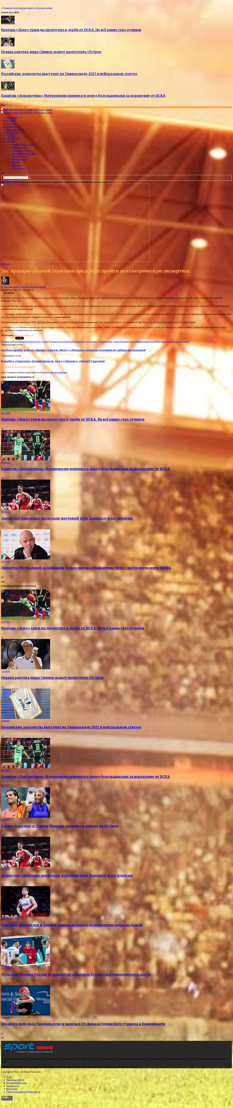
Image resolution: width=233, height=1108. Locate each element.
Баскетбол (12, 126)
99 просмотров (9, 286)
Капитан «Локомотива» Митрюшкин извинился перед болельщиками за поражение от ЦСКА (83, 96)
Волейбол (12, 132)
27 (2, 1033)
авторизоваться (58, 372)
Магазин (11, 117)
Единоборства (15, 129)
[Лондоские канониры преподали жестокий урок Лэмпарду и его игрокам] (25, 509)
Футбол (11, 120)
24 (2, 983)
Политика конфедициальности (23, 1091)
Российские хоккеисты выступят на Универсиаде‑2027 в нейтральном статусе (69, 74)
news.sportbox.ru (23, 335)
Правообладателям (16, 1082)
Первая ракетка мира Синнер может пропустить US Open (51, 52)
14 (2, 686)
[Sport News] (26, 7)
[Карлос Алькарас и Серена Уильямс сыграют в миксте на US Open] (25, 816)
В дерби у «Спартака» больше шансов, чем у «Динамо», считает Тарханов (53, 361)
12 (2, 478)
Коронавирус (19, 147)
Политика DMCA (15, 1079)
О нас (9, 1077)
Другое (10, 141)
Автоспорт (13, 138)
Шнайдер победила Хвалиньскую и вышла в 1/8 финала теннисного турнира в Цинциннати (83, 1024)
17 (2, 527)
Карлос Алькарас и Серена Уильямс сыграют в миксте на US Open (60, 826)
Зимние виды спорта (23, 144)
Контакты (11, 1088)
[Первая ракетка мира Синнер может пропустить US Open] (8, 45)
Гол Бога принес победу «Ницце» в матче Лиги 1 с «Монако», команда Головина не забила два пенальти (73, 350)
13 (2, 736)
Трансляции (18, 168)
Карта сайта (12, 1085)
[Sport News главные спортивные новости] (28, 1053)
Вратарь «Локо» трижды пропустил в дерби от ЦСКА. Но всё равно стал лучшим (71, 30)
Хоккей (10, 123)
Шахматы (17, 165)
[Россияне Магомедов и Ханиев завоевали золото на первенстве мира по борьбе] (25, 915)
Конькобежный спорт (24, 153)
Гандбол (16, 162)
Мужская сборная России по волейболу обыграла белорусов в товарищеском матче (76, 974)
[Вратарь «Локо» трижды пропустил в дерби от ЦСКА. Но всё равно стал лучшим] (8, 23)
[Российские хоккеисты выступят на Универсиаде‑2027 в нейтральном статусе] (8, 67)
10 (2, 428)
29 (2, 577)
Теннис (11, 135)
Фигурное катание (22, 150)
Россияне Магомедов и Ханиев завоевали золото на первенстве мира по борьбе (72, 925)
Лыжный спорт (20, 156)
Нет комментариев (35, 286)
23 (2, 934)
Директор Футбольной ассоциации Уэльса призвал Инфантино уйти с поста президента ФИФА (86, 568)
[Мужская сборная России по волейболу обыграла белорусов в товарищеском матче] (25, 965)
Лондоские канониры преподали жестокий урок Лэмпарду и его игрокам (67, 518)
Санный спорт (20, 159)
